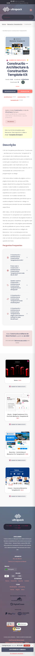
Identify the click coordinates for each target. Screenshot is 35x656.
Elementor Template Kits (14, 24)
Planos (7, 581)
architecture (8, 97)
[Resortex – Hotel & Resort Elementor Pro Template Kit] (17, 444)
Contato (26, 581)
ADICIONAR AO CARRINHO (17, 649)
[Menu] (31, 10)
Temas (12, 589)
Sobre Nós (14, 581)
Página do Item (25, 91)
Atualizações (13, 587)
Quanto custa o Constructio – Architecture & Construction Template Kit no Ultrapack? (15, 285)
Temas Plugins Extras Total (17, 527)
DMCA (27, 643)
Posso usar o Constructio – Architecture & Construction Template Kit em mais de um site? (17, 270)
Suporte (20, 581)
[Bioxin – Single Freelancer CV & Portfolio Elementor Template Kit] (17, 407)
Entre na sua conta (21, 340)
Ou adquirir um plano (17, 653)
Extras (4, 24)
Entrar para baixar (10, 91)
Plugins (18, 589)
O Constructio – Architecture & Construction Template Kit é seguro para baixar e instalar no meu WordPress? (17, 313)
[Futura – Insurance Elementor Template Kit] (17, 480)
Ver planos (10, 121)
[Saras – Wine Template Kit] (17, 371)
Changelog (21, 587)
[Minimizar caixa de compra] (32, 645)
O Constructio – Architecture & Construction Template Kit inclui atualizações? (16, 299)
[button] (23, 82)
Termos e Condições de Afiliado (17, 561)
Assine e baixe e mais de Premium (16, 111)
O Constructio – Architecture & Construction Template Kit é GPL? (16, 257)
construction (22, 97)
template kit (14, 100)
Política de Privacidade (16, 640)
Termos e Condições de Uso (14, 643)
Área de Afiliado (17, 558)
